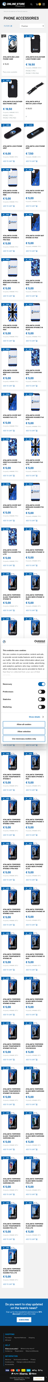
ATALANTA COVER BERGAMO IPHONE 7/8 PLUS (34, 327)
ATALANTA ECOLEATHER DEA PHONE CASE (12, 102)
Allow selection (24, 731)
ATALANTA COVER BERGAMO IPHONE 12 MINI (11, 192)
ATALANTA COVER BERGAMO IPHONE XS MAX (11, 282)
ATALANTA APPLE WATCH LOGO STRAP (34, 102)
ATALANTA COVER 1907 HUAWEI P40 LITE (12, 416)
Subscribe (24, 1319)
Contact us (8, 1351)
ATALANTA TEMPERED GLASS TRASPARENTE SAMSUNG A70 (11, 1181)
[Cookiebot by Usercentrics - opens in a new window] (34, 641)
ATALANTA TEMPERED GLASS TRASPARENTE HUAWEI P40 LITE (11, 1271)
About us (8, 1359)
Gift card (8, 1340)
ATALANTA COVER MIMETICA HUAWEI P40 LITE (12, 462)
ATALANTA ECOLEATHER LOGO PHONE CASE (35, 58)
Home (5, 11)
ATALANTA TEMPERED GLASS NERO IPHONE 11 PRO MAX (35, 821)
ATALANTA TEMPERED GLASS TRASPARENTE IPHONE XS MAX (11, 1001)
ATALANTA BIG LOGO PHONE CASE (11, 58)
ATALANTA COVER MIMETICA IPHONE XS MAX (34, 282)
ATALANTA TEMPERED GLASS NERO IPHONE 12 (35, 551)
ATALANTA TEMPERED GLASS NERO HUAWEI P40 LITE (34, 1226)
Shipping (32, 1337)
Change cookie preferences (26, 1362)
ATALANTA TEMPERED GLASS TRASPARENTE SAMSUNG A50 (11, 1136)
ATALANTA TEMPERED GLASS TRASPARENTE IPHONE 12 (11, 597)
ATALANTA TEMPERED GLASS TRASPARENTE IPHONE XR (11, 956)
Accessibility (9, 1364)
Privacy (33, 1359)
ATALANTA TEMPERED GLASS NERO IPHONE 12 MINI (35, 597)
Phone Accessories (22, 11)
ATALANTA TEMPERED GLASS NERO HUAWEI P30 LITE (34, 1181)
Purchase (8, 1337)
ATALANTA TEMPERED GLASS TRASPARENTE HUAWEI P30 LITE (11, 1226)
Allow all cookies (24, 724)
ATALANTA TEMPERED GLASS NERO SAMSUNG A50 (35, 1091)
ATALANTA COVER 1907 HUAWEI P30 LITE (12, 506)
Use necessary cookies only (24, 739)
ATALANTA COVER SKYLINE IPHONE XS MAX (11, 327)
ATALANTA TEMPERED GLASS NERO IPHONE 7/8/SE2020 (34, 1046)
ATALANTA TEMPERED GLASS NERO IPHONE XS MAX (35, 956)
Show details (34, 717)
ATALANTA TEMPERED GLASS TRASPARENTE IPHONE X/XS (11, 911)
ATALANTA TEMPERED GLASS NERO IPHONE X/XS (34, 866)
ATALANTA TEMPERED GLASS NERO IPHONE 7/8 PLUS (34, 1001)
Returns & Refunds (32, 1351)
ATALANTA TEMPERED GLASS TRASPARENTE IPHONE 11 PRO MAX (11, 866)
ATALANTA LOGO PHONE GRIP (12, 147)
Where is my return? (27, 1348)
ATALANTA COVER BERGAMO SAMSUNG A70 (11, 372)
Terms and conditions (21, 1359)
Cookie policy (9, 1362)
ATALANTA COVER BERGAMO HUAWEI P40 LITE (35, 417)
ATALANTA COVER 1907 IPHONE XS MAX (35, 236)
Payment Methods (20, 1337)
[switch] (41, 694)
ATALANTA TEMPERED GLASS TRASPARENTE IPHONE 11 (11, 776)
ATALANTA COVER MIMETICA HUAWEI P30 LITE (12, 552)
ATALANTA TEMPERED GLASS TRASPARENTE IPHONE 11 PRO (11, 821)
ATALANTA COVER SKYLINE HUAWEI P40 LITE (34, 462)
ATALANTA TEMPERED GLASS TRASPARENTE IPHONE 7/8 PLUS (11, 1046)
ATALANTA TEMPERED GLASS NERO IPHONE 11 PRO (35, 776)
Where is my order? (11, 1348)
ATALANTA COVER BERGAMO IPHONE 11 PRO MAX (11, 237)
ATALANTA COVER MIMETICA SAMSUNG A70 (34, 372)
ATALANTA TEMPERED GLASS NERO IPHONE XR (35, 910)
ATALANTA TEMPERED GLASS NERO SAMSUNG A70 (35, 1136)
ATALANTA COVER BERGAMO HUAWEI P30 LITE (35, 507)
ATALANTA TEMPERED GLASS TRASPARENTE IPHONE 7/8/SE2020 (11, 1091)
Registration (19, 1351)
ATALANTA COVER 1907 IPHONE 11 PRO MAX (35, 191)
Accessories (12, 11)
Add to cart (8, 161)
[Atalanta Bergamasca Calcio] (13, 4)
